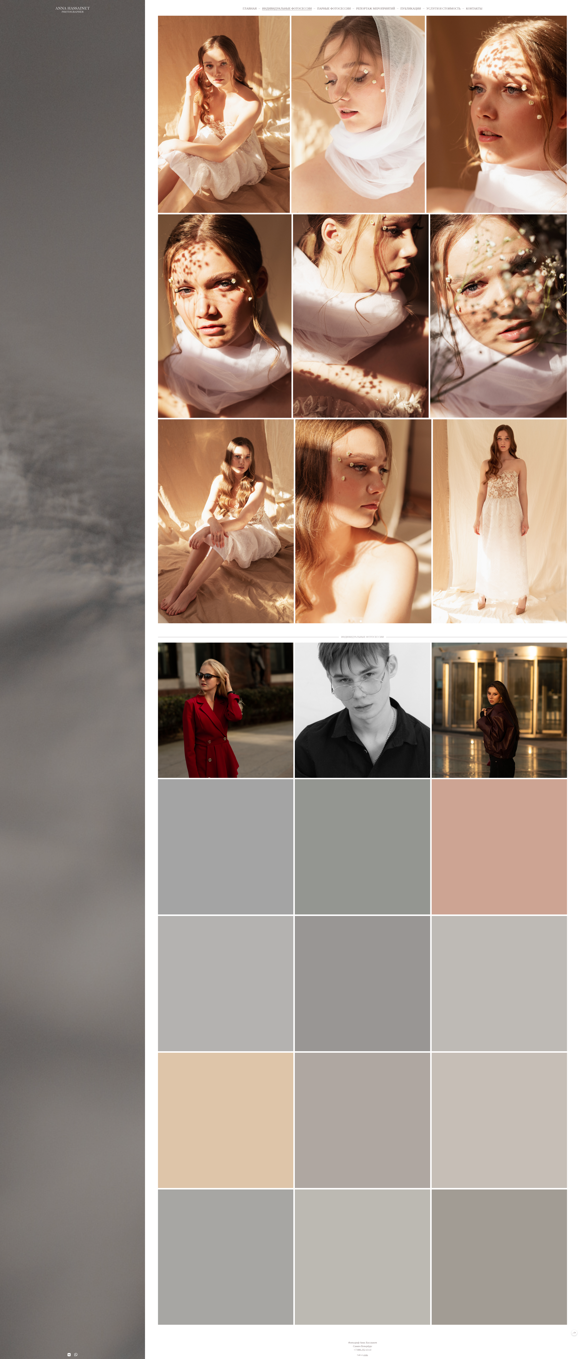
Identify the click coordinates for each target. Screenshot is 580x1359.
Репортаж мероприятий (375, 8)
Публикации (410, 8)
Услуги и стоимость (443, 8)
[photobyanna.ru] (72, 10)
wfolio (365, 1355)
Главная (250, 8)
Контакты (474, 8)
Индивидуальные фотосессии (287, 8)
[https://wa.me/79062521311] (75, 1355)
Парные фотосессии (334, 8)
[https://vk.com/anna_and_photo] (69, 1355)
